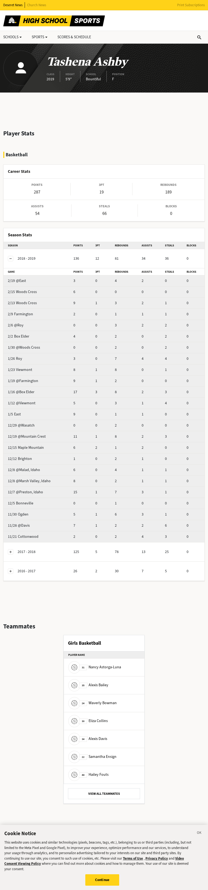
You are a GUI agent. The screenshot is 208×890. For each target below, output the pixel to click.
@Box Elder (21, 392)
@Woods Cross (24, 347)
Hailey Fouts (95, 774)
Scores (74, 37)
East (14, 414)
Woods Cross (22, 291)
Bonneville (20, 503)
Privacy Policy (156, 858)
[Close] (199, 834)
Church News (36, 5)
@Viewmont (21, 403)
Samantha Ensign (99, 756)
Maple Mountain (26, 447)
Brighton (20, 458)
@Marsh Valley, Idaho (29, 481)
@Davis (19, 525)
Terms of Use (133, 858)
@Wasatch (21, 425)
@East (17, 280)
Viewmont (20, 369)
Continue (102, 880)
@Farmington (23, 380)
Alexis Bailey (95, 685)
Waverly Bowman (99, 702)
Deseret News (12, 5)
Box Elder (18, 336)
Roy (15, 358)
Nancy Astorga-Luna (101, 667)
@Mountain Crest (27, 436)
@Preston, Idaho (25, 492)
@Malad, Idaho (24, 469)
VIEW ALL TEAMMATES (104, 794)
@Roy (16, 325)
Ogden (18, 514)
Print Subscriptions (191, 5)
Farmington (20, 314)
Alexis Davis (94, 738)
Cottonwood (23, 536)
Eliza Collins (95, 720)
